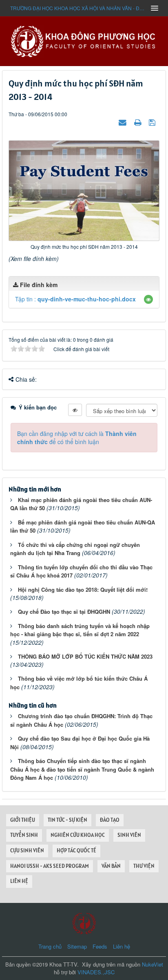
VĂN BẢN (111, 866)
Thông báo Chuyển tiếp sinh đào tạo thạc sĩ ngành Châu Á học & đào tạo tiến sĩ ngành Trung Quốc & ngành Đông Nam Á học (82, 769)
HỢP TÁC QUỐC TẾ (76, 850)
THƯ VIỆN (144, 866)
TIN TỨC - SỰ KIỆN (67, 819)
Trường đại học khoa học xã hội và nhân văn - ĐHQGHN (78, 7)
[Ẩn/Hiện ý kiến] (75, 410)
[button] (148, 299)
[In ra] (138, 122)
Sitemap (77, 946)
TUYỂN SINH (24, 835)
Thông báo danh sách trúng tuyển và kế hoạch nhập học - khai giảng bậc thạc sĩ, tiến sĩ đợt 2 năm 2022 (80, 630)
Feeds (100, 946)
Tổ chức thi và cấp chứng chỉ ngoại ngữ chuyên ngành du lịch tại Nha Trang (75, 549)
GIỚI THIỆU (22, 819)
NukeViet (152, 964)
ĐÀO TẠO (109, 819)
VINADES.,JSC (96, 972)
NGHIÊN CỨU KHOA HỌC (78, 835)
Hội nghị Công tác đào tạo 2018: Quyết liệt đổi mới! (83, 589)
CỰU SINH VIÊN (27, 850)
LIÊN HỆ (19, 881)
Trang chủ (50, 946)
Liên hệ (121, 946)
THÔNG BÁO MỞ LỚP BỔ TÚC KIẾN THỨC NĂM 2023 (85, 656)
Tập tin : (75, 299)
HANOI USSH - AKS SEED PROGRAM (49, 866)
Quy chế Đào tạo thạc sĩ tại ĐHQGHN (64, 611)
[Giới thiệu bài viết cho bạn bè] (123, 122)
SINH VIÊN (129, 835)
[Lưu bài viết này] (153, 122)
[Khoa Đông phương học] (84, 40)
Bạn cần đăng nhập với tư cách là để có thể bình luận (77, 437)
